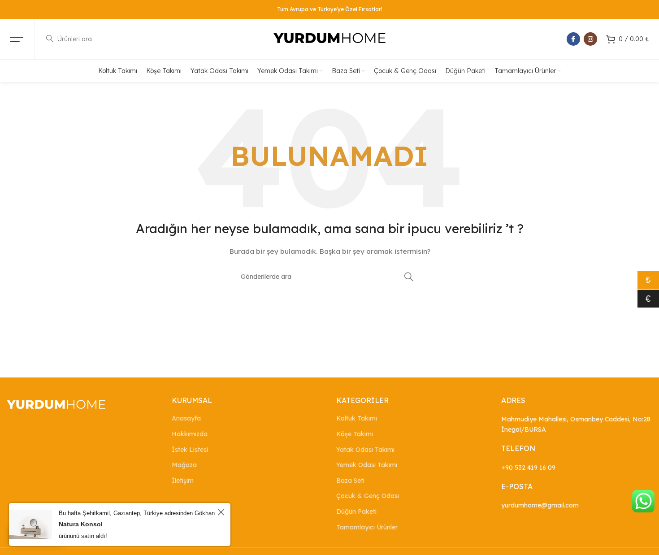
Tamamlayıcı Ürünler (367, 527)
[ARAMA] (409, 276)
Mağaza (184, 465)
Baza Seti (350, 481)
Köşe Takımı (354, 434)
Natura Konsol (81, 524)
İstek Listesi (190, 450)
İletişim (183, 481)
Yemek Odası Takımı (366, 465)
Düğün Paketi (356, 511)
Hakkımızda (190, 434)
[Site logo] (329, 39)
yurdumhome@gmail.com (540, 505)
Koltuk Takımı (356, 418)
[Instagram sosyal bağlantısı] (590, 39)
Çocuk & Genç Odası (367, 496)
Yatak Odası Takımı (365, 450)
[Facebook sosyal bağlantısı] (573, 39)
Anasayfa (186, 418)
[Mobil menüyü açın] (16, 39)
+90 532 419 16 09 (528, 468)
